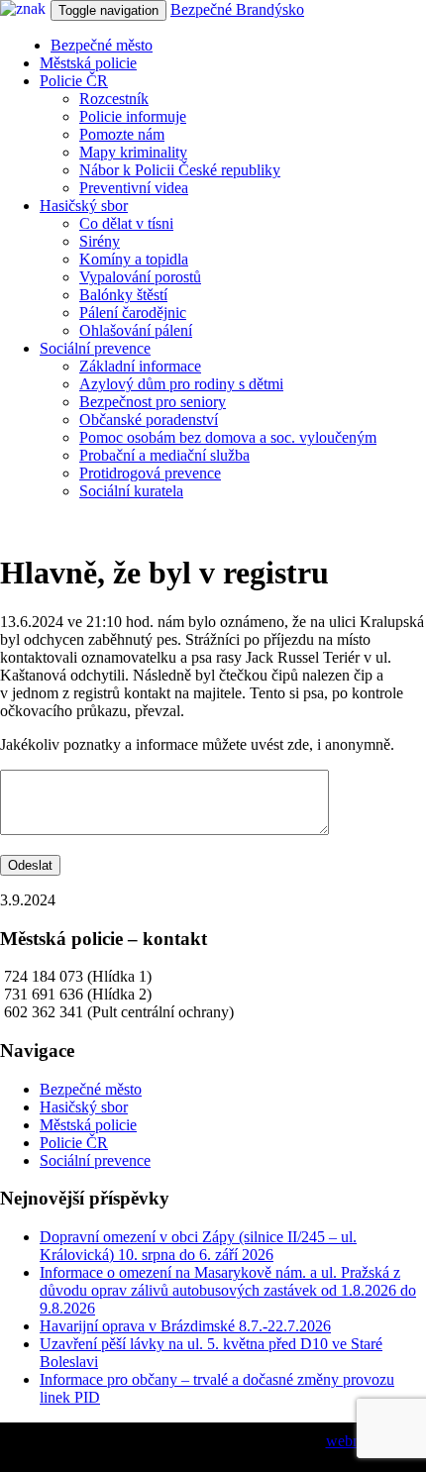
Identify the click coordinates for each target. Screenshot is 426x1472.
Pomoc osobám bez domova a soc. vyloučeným (227, 437)
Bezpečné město (102, 45)
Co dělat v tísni (126, 223)
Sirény (99, 241)
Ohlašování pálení (135, 330)
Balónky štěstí (123, 294)
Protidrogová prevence (150, 473)
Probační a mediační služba (164, 455)
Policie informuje (132, 116)
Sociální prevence (95, 348)
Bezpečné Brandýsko (237, 9)
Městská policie (88, 62)
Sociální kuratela (131, 490)
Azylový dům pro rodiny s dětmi (181, 383)
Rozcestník (114, 98)
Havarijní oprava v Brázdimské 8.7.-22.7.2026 (185, 1325)
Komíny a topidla (133, 259)
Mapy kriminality (133, 152)
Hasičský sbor (84, 205)
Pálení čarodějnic (132, 312)
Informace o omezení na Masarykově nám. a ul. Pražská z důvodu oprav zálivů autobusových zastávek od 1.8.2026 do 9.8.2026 (228, 1290)
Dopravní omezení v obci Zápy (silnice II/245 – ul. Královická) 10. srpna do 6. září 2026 (198, 1245)
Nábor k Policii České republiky (179, 169)
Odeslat (30, 865)
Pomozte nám (121, 134)
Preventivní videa (133, 187)
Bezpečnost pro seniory (152, 401)
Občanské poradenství (148, 419)
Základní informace (140, 366)
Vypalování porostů (140, 276)
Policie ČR (74, 80)
